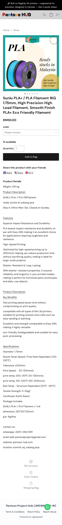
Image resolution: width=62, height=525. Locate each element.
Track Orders (31, 476)
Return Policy (34, 511)
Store (16, 30)
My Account (31, 465)
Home (6, 30)
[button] (17, 14)
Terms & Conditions (15, 511)
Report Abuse (49, 511)
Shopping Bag (31, 487)
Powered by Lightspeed (31, 517)
